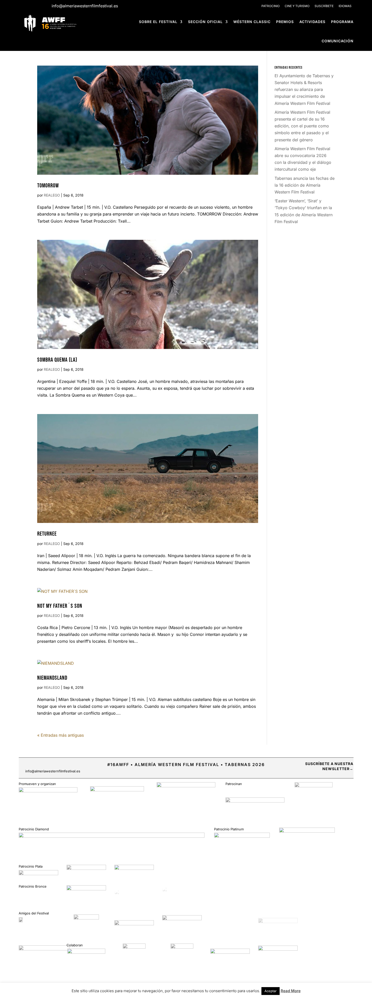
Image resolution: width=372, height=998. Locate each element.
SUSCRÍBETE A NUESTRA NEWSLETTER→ (329, 766)
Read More (291, 990)
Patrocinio (270, 6)
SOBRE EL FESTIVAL (158, 21)
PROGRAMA (342, 21)
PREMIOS (285, 21)
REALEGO (52, 195)
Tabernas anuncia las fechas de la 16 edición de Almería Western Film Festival (305, 185)
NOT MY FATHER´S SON (59, 606)
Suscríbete (324, 6)
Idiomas (345, 6)
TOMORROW (48, 185)
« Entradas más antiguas (60, 735)
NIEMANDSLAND (52, 678)
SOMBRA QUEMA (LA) (57, 360)
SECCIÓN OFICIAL (205, 21)
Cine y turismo (297, 6)
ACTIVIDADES (312, 21)
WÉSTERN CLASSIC (252, 21)
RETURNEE (47, 534)
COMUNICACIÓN (338, 41)
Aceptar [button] (270, 991)
